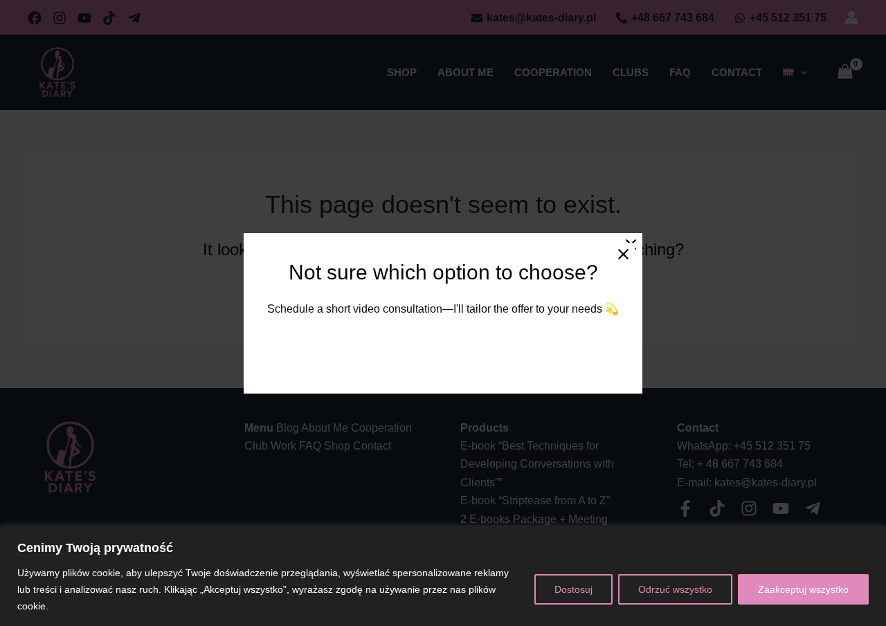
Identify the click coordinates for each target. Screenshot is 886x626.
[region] (443, 576)
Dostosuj (573, 589)
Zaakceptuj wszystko (803, 589)
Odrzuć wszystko (675, 589)
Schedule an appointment (443, 347)
